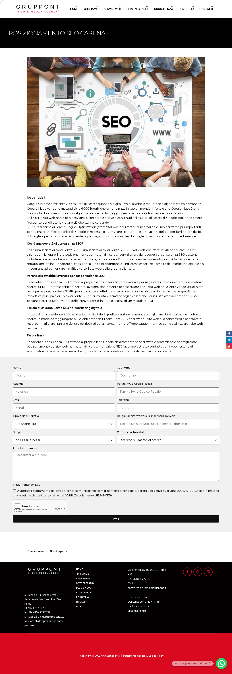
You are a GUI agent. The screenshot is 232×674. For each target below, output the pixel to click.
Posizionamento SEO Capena (47, 551)
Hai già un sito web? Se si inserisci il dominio (146, 416)
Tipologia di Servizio (26, 416)
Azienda (18, 383)
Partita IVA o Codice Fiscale (135, 383)
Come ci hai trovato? (130, 432)
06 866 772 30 (141, 579)
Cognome (123, 367)
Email (16, 400)
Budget (18, 432)
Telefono (123, 400)
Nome (17, 367)
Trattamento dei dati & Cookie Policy (143, 655)
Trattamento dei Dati (26, 484)
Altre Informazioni (25, 448)
